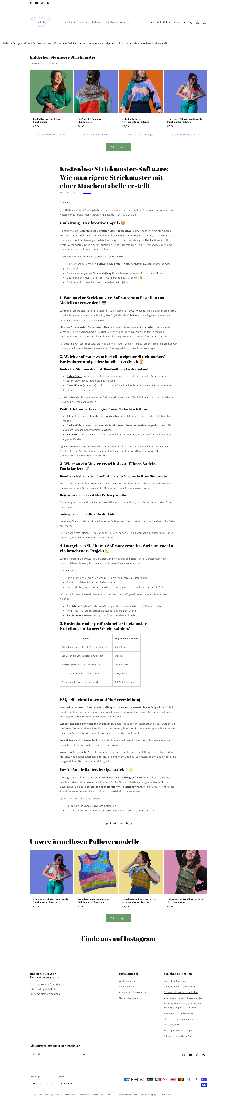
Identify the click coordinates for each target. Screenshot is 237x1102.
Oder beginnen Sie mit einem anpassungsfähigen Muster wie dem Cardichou (111, 810)
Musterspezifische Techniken (178, 1013)
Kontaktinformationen (127, 1094)
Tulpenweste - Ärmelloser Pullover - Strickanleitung (185, 900)
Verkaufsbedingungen (149, 1094)
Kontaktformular (50, 984)
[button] (67, 22)
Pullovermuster (127, 986)
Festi (70, 610)
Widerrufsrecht (69, 1094)
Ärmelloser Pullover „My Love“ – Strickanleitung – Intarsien (139, 900)
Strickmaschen (171, 1024)
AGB (102, 1094)
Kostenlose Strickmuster (177, 980)
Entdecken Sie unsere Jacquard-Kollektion (91, 805)
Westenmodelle (127, 980)
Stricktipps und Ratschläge (178, 1030)
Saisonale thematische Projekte (180, 1036)
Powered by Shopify (51, 1094)
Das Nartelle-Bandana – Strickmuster (90, 120)
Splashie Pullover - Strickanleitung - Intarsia (135, 120)
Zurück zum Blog (121, 823)
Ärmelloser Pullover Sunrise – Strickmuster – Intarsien (93, 900)
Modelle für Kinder (129, 997)
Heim (6, 43)
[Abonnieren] (84, 1054)
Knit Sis (87, 193)
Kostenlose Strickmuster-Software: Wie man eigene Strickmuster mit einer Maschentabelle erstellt (111, 43)
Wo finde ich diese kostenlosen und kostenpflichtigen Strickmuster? (182, 1005)
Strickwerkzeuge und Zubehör (179, 1018)
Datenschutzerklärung (88, 1094)
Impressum (166, 1094)
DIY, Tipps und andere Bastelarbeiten (183, 997)
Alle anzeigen (118, 146)
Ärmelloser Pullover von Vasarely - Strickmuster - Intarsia (185, 120)
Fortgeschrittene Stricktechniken (32, 43)
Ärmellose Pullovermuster (133, 992)
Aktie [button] (66, 201)
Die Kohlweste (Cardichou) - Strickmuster (48, 120)
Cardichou (73, 606)
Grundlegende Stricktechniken (180, 986)
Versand (111, 1094)
